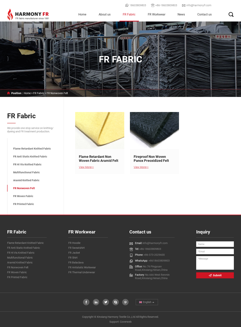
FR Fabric (129, 14)
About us (105, 14)
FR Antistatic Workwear (82, 267)
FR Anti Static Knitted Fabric (30, 156)
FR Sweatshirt (76, 247)
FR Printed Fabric (23, 204)
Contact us (204, 14)
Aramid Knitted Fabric (26, 180)
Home (82, 14)
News (181, 14)
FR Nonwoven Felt (57, 93)
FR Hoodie (74, 242)
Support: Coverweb (120, 321)
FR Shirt (73, 257)
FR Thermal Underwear (81, 272)
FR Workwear (156, 14)
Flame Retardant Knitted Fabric (32, 148)
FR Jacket (74, 252)
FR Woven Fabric (23, 196)
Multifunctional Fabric (26, 172)
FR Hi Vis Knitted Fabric (27, 164)
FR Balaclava (76, 262)
